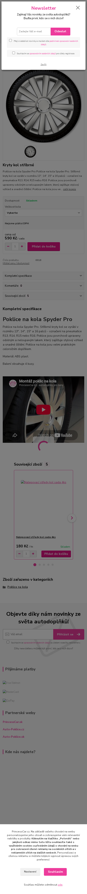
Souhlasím (55, 872)
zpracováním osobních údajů (42, 53)
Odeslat (60, 31)
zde (60, 884)
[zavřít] (78, 8)
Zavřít (43, 64)
